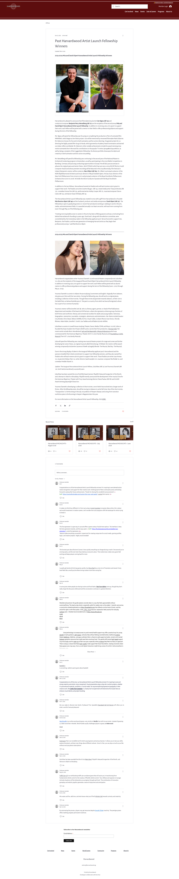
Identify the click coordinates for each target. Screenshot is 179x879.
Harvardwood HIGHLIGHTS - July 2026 (89, 444)
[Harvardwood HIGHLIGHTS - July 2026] (89, 432)
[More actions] (123, 35)
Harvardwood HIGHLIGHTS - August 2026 (57, 444)
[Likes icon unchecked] (60, 498)
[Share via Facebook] (56, 405)
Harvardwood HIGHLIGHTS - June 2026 (120, 444)
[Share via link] (69, 405)
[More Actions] (123, 483)
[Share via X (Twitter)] (60, 405)
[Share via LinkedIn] (65, 405)
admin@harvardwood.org (89, 865)
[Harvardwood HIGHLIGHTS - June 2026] (119, 432)
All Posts (48, 23)
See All (131, 421)
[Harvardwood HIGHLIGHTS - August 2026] (59, 432)
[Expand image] (72, 258)
